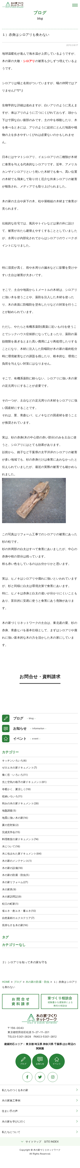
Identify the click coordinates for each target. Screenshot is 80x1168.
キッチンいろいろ (14, 760)
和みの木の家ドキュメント (20, 803)
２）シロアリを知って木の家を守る (24, 962)
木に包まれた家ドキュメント (22, 853)
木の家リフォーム (15, 882)
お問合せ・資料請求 (40, 676)
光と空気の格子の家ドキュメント (24, 781)
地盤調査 (9, 810)
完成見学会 (11, 832)
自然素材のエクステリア (18, 917)
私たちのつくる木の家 (15, 1090)
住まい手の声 (10, 1110)
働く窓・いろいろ (15, 774)
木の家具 (9, 889)
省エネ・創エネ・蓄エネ (19, 910)
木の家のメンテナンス (17, 860)
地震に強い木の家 (15, 817)
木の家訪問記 (11, 896)
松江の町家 (10, 903)
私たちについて (11, 1131)
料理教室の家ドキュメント (20, 839)
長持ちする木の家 (15, 925)
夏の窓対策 (10, 824)
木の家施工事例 (11, 1100)
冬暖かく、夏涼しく (16, 789)
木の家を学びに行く (13, 1121)
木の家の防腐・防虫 (15, 874)
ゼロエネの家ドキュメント (19, 767)
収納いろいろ (12, 796)
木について (11, 846)
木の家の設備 (12, 867)
